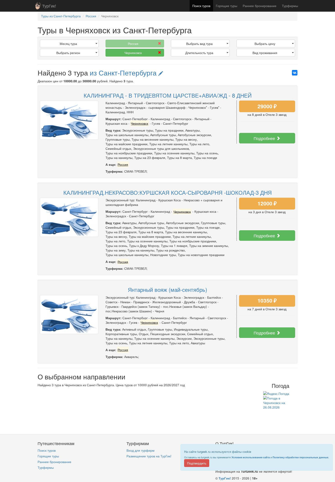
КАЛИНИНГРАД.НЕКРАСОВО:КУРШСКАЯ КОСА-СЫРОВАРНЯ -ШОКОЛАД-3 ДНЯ (167, 192)
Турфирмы (290, 5)
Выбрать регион (68, 52)
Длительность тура (199, 52)
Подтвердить (196, 463)
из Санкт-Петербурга (124, 73)
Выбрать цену (265, 43)
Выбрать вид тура (199, 43)
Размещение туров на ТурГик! (148, 456)
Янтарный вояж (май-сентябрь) (167, 289)
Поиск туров (201, 5)
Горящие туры (226, 5)
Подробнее (265, 138)
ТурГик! (49, 6)
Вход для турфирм (140, 450)
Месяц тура (68, 43)
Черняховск (133, 52)
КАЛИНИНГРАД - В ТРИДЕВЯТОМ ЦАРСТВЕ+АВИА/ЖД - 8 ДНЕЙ (168, 95)
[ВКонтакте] (294, 72)
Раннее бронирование (259, 5)
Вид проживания (265, 52)
